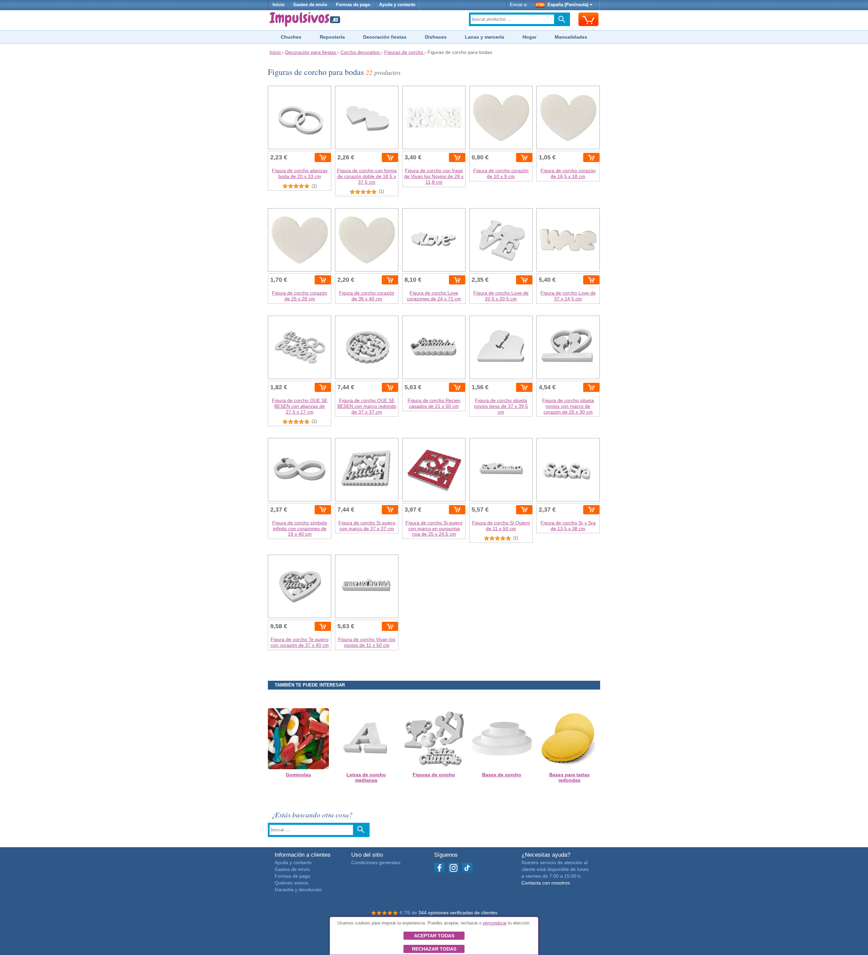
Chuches (291, 37)
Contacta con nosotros (545, 883)
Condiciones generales (375, 862)
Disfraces (436, 37)
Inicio (278, 4)
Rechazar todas (434, 949)
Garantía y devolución (298, 889)
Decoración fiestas (385, 37)
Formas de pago (353, 4)
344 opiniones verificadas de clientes (457, 912)
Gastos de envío (310, 4)
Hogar (529, 37)
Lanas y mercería (484, 37)
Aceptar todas (434, 935)
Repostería (332, 37)
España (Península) (568, 4)
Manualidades (571, 37)
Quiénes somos (291, 883)
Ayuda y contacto (397, 4)
